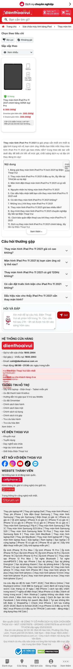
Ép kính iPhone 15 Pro (47, 550)
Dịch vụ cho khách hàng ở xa (21, 377)
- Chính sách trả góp (12, 415)
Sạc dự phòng (45, 561)
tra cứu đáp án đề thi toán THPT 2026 (23, 583)
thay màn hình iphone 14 (40, 567)
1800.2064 (29, 352)
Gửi (66, 314)
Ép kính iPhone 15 (28, 553)
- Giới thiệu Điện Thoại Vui (15, 451)
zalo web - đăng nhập (57, 608)
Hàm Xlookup (31, 594)
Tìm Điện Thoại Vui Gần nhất (21, 370)
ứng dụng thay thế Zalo (15, 611)
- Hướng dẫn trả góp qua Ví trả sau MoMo (22, 396)
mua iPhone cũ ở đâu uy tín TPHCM (27, 608)
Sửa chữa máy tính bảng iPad (37, 26)
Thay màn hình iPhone (57, 511)
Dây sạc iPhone (27, 561)
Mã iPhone (41, 588)
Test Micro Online (54, 583)
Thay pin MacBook (25, 537)
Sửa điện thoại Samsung (37, 514)
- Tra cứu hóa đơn (10, 423)
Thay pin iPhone (12, 514)
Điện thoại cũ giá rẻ (47, 517)
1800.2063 (30, 357)
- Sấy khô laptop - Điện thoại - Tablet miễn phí (25, 389)
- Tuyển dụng (8, 440)
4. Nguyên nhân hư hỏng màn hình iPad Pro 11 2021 (33, 189)
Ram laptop (46, 539)
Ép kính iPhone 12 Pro (26, 555)
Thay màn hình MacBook (37, 534)
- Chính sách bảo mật (12, 408)
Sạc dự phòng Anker (49, 564)
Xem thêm (7, 426)
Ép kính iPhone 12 (48, 555)
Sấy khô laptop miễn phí (36, 545)
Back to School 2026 (27, 605)
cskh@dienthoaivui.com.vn (24, 361)
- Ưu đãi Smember (11, 400)
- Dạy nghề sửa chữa (12, 443)
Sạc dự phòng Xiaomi (26, 564)
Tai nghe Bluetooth (45, 558)
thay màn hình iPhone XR (28, 570)
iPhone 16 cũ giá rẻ (49, 542)
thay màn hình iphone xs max (43, 575)
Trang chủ (11, 26)
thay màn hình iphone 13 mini (48, 572)
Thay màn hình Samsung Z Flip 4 (20, 525)
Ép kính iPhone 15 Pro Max (18, 550)
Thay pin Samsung (24, 517)
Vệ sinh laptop (19, 520)
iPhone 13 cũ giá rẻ (36, 522)
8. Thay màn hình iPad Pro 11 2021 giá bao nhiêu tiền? (35, 207)
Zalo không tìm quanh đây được (32, 600)
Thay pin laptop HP (13, 511)
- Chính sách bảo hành (13, 404)
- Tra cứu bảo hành (11, 419)
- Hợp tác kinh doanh (12, 447)
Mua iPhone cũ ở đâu (49, 591)
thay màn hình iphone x (21, 572)
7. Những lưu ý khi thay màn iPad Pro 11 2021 (30, 203)
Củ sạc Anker (19, 567)
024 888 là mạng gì (32, 586)
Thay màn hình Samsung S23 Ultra (24, 528)
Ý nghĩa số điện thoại (26, 591)
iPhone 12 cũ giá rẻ (13, 522)
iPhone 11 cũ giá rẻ (58, 520)
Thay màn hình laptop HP (50, 537)
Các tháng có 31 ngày (22, 588)
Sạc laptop (60, 539)
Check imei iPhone (41, 603)
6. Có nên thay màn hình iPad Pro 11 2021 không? (32, 200)
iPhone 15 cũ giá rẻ (27, 542)
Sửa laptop (33, 539)
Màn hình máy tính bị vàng (31, 597)
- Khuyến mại (8, 436)
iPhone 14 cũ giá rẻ (58, 522)
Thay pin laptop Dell (34, 511)
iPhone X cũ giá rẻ (37, 520)
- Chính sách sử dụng (12, 411)
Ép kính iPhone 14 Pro (49, 553)
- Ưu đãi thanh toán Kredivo (15, 393)
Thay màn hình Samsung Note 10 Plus (30, 531)
